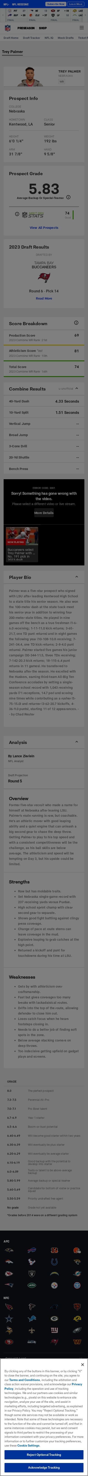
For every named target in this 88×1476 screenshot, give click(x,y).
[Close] (83, 1365)
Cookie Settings (28, 1445)
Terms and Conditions (24, 1380)
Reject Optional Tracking (44, 1454)
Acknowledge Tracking (44, 1467)
